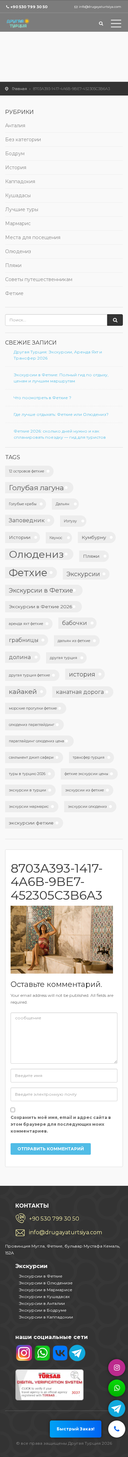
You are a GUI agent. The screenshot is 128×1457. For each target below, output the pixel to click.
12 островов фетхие (26, 471)
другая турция (63, 658)
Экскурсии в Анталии (42, 1303)
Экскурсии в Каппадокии (46, 1317)
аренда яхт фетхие (26, 624)
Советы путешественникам (38, 279)
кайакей (23, 691)
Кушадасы (18, 195)
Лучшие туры (21, 209)
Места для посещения (32, 237)
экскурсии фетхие (31, 823)
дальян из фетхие (74, 641)
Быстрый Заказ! (76, 1428)
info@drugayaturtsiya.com (65, 1232)
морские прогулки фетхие (33, 708)
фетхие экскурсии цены (86, 774)
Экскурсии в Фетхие (41, 590)
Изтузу (70, 521)
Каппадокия (20, 181)
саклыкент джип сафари (31, 757)
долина (20, 657)
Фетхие (14, 293)
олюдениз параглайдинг (31, 725)
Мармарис (18, 223)
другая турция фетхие (29, 675)
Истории (19, 537)
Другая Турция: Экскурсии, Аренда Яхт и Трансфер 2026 (58, 355)
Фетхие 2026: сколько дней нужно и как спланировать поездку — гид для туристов (60, 434)
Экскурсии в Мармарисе (45, 1289)
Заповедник (27, 520)
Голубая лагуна (36, 487)
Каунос (55, 538)
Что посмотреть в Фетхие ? (42, 397)
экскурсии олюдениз (87, 806)
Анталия (15, 125)
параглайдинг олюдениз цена (36, 741)
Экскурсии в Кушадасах (44, 1296)
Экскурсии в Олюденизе (46, 1282)
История (15, 167)
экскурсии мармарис (29, 806)
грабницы (24, 640)
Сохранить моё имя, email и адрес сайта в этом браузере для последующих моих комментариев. (61, 1124)
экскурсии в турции (27, 790)
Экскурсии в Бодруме (43, 1310)
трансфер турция (88, 757)
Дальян (62, 504)
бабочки (74, 623)
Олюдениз (18, 251)
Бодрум (15, 153)
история (82, 674)
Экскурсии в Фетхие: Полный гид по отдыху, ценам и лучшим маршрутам (61, 377)
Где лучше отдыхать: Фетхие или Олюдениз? (61, 414)
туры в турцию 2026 (27, 774)
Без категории (23, 139)
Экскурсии (83, 574)
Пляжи (13, 265)
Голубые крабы (23, 504)
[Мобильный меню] (116, 25)
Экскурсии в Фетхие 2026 (40, 606)
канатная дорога (80, 691)
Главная (19, 88)
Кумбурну (94, 537)
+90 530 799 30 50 (28, 6)
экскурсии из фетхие (84, 790)
